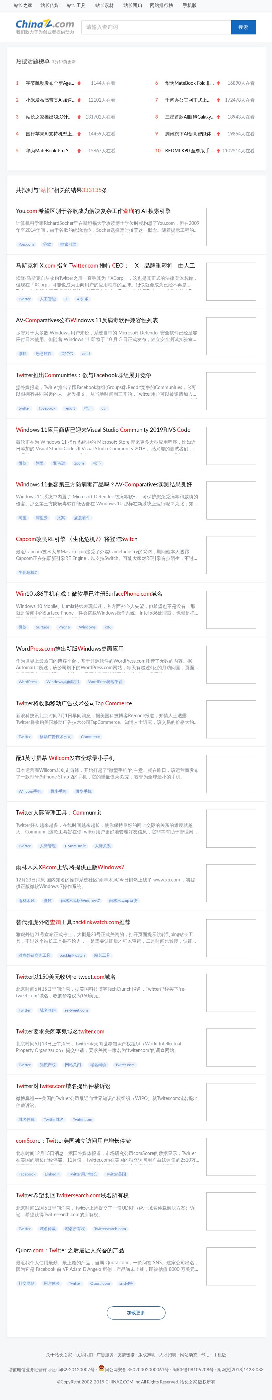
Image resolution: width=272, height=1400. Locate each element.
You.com (26, 244)
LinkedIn (52, 1174)
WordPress (28, 682)
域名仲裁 (26, 1120)
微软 (23, 354)
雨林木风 (26, 901)
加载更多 (136, 1313)
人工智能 (48, 299)
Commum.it (75, 846)
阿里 (40, 463)
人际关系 (103, 846)
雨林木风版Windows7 (80, 901)
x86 (108, 627)
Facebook (27, 1174)
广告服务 (105, 1355)
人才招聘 (167, 1355)
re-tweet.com (76, 1010)
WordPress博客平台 (105, 682)
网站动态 (188, 1355)
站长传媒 (49, 5)
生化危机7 (28, 573)
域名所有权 (75, 1229)
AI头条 (83, 299)
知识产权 (48, 1065)
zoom (79, 463)
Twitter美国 (116, 1174)
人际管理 (48, 846)
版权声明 (147, 1355)
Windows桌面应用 (62, 682)
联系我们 (84, 1355)
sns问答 (126, 1283)
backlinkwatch (72, 955)
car (104, 408)
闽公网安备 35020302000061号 (137, 1370)
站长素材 (104, 5)
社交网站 (26, 1283)
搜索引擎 (68, 244)
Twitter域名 (54, 1120)
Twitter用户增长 (83, 1174)
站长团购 (132, 5)
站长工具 (76, 5)
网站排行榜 (161, 5)
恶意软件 (44, 354)
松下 (97, 463)
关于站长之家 (59, 1355)
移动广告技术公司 (56, 737)
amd (86, 354)
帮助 (205, 1355)
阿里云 (42, 518)
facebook (47, 408)
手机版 (190, 5)
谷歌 (47, 244)
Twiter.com (125, 1065)
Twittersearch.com (110, 1229)
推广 (88, 408)
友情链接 (126, 1355)
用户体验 (52, 1283)
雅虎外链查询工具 (34, 955)
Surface (42, 627)
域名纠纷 (98, 1065)
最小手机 (58, 791)
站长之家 (23, 5)
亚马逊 (59, 463)
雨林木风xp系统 (123, 901)
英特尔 (67, 354)
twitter (24, 408)
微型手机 (84, 791)
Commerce (90, 737)
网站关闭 (73, 1065)
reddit (70, 408)
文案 (61, 518)
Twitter (25, 299)
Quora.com (100, 1283)
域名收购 (48, 1010)
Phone (64, 627)
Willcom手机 (30, 791)
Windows (87, 627)
